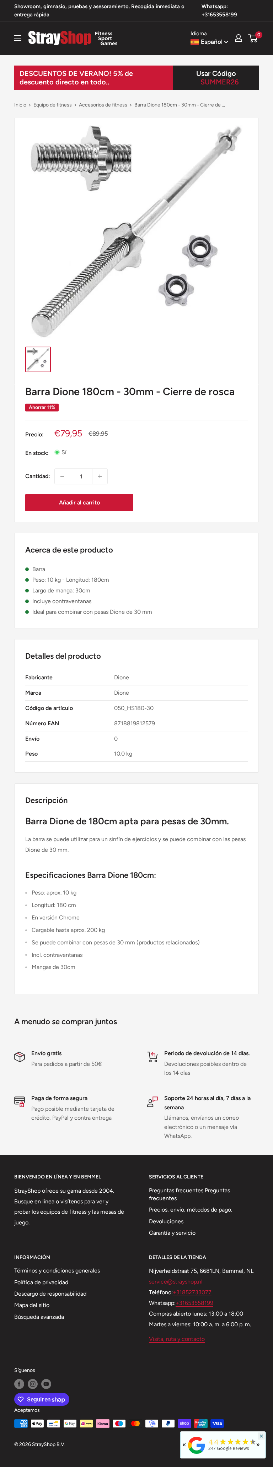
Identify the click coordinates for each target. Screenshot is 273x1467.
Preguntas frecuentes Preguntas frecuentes (189, 1194)
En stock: (37, 453)
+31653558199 (194, 1303)
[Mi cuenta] (238, 38)
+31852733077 (192, 1292)
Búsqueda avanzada (39, 1316)
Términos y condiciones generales (57, 1270)
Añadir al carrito (79, 502)
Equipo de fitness (52, 105)
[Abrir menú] (17, 38)
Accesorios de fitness (103, 105)
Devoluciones (166, 1221)
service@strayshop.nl (176, 1281)
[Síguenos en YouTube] (46, 1384)
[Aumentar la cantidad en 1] (99, 476)
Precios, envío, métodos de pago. (190, 1209)
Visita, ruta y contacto (177, 1339)
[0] (252, 38)
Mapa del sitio (31, 1305)
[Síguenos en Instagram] (33, 1384)
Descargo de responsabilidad (50, 1293)
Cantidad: (37, 476)
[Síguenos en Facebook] (19, 1384)
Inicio (20, 105)
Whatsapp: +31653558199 (219, 10)
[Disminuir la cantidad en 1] (62, 476)
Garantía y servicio (172, 1232)
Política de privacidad (41, 1282)
